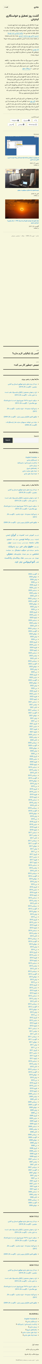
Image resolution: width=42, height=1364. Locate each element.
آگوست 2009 (32, 1105)
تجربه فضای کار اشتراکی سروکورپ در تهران (28, 190)
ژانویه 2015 (33, 928)
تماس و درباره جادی (32, 1349)
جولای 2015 (33, 911)
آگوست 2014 (32, 941)
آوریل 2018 (33, 822)
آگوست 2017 (32, 843)
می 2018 (34, 819)
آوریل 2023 (33, 675)
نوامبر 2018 (33, 803)
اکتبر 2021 (33, 707)
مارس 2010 (33, 1086)
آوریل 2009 (33, 1116)
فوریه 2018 (33, 827)
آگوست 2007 (32, 1170)
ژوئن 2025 (33, 607)
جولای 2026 (33, 577)
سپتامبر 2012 (32, 1004)
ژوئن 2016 (33, 881)
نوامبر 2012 (33, 998)
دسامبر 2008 (32, 1126)
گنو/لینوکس (29, 562)
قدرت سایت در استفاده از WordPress (25, 1360)
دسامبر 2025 (32, 590)
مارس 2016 (33, 890)
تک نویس (36, 49)
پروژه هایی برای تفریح (32, 1354)
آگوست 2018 (32, 811)
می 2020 (34, 754)
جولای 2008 (33, 1140)
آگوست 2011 (32, 1039)
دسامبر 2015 (32, 898)
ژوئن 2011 (33, 1045)
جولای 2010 (33, 1075)
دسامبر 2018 (32, 800)
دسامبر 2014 (32, 930)
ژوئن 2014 (33, 947)
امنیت (21, 535)
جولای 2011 (33, 1042)
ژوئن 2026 (33, 579)
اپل (17, 535)
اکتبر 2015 (33, 903)
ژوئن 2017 (33, 849)
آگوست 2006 (32, 1203)
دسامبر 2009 (32, 1094)
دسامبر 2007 (32, 1159)
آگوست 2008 (32, 1137)
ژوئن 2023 (33, 669)
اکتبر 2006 (33, 1197)
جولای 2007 (33, 1173)
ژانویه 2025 (33, 617)
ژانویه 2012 (33, 1026)
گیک (16, 562)
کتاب (37, 562)
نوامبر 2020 (33, 737)
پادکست (8, 558)
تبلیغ (17, 539)
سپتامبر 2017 (32, 841)
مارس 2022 (33, 694)
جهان (10, 542)
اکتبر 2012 (33, 1001)
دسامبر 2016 (32, 865)
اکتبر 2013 (33, 969)
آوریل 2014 (33, 952)
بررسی (32, 539)
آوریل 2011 (33, 1050)
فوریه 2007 (33, 1186)
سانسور (37, 550)
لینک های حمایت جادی (29, 471)
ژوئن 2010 (33, 1077)
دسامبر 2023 (32, 653)
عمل (28, 554)
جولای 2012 (33, 1009)
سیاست (8, 550)
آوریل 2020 (33, 756)
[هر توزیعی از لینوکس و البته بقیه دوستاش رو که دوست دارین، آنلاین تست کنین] (22, 145)
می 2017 (34, 852)
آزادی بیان (37, 535)
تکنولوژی (9, 539)
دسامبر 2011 (32, 1028)
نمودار (37, 558)
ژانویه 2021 (33, 732)
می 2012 (34, 1015)
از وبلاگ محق (26, 68)
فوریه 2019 (33, 794)
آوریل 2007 (33, 1181)
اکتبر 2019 (33, 773)
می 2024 (34, 639)
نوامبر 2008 (33, 1129)
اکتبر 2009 (33, 1099)
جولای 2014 (33, 944)
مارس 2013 (33, 988)
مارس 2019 (33, 792)
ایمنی (8, 535)
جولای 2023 (33, 666)
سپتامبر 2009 (32, 1102)
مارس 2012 (33, 1020)
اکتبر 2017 (33, 838)
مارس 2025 (33, 615)
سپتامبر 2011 (32, 1037)
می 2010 (34, 1080)
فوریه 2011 (33, 1056)
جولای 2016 (33, 879)
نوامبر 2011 (33, 1031)
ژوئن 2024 (33, 637)
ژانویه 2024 (33, 650)
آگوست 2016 (32, 876)
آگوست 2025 (32, 601)
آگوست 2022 (32, 680)
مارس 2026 (33, 588)
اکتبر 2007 (33, 1164)
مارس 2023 (33, 677)
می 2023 (34, 672)
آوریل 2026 (33, 585)
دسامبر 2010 (32, 1061)
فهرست (6, 7)
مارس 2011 (33, 1053)
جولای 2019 (33, 781)
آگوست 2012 (32, 1007)
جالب (37, 542)
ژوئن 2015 (33, 914)
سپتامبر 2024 (32, 628)
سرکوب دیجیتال (20, 550)
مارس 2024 (33, 645)
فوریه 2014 (33, 958)
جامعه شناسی (25, 543)
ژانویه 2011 (33, 1058)
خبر (21, 546)
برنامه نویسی (24, 539)
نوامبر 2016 (33, 868)
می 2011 (34, 1047)
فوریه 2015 (33, 925)
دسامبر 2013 (32, 963)
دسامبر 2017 (32, 832)
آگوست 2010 (32, 1072)
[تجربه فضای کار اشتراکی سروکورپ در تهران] (22, 178)
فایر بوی (32, 101)
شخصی (18, 236)
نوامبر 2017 (33, 835)
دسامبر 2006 (32, 1192)
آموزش (31, 535)
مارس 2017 (33, 857)
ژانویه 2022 (33, 699)
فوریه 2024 (33, 647)
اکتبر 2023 (33, 658)
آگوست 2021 (32, 713)
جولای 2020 (33, 748)
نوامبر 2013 (33, 966)
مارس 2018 (33, 824)
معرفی (13, 236)
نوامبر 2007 (33, 1162)
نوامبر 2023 (33, 656)
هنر (33, 558)
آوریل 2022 (33, 691)
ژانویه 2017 (33, 862)
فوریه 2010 (33, 1088)
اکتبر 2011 (33, 1034)
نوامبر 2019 (33, 770)
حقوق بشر (29, 546)
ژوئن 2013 (33, 979)
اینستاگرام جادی (32, 460)
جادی (36, 7)
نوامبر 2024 (33, 623)
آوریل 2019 (33, 789)
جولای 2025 (33, 604)
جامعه (31, 542)
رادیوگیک (11, 546)
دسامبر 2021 (32, 702)
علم (30, 554)
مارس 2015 (33, 922)
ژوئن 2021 (33, 718)
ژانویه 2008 (33, 1156)
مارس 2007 (33, 1184)
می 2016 (34, 884)
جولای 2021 (33, 715)
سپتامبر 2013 (32, 971)
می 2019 (34, 786)
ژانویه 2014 (33, 960)
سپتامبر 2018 (32, 808)
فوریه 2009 (33, 1121)
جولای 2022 (33, 683)
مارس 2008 (33, 1151)
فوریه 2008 (33, 1154)
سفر (13, 550)
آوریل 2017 (33, 854)
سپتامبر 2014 (32, 939)
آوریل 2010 (33, 1083)
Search (36, 436)
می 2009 (34, 1113)
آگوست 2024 (32, 631)
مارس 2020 (33, 759)
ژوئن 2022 (33, 686)
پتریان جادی (33, 465)
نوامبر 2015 (33, 901)
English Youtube (31, 457)
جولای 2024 (33, 634)
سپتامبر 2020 (32, 743)
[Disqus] (21, 266)
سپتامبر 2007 (32, 1167)
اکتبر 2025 (33, 596)
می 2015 (34, 917)
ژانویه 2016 (33, 895)
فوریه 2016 (33, 892)
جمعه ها (19, 543)
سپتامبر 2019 (32, 775)
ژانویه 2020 (33, 764)
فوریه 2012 (33, 1023)
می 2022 (34, 688)
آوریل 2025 (33, 612)
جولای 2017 (33, 846)
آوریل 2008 (33, 1148)
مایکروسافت (17, 554)
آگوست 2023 (32, 664)
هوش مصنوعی (28, 558)
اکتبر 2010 (33, 1067)
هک (22, 558)
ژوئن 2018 (33, 816)
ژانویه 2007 (33, 1189)
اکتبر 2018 (33, 805)
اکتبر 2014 (33, 936)
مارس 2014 (33, 955)
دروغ (17, 547)
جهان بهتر (36, 547)
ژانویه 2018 (33, 830)
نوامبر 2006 (33, 1194)
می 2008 (34, 1145)
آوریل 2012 (33, 1018)
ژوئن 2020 (33, 751)
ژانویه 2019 (33, 797)
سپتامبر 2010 (32, 1069)
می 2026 (34, 582)
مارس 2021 (33, 726)
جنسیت (14, 543)
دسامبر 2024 (32, 620)
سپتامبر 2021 (32, 710)
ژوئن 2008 (33, 1143)
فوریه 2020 (33, 762)
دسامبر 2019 (32, 767)
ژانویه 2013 (33, 993)
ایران (13, 535)
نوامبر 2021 (33, 705)
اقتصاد (26, 535)
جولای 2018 (33, 813)
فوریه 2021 (33, 729)
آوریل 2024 (33, 642)
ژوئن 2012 (33, 1012)
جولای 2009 (33, 1107)
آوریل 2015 (33, 920)
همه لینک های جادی (30, 474)
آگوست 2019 (32, 778)
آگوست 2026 (32, 574)
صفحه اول (35, 1344)
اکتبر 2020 (33, 740)
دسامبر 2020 (32, 735)
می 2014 (34, 950)
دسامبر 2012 (32, 996)
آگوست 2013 (32, 974)
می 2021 (34, 721)
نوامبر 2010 (33, 1064)
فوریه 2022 (33, 696)
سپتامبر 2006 (32, 1200)
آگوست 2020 (32, 745)
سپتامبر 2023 (32, 661)
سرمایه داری (30, 550)
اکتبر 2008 (33, 1132)
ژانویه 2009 (33, 1124)
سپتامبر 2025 (32, 598)
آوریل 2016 (33, 887)
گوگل (20, 562)
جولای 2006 (33, 1205)
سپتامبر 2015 (32, 906)
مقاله (22, 236)
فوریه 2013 (33, 990)
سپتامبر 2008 (32, 1135)
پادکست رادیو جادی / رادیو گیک (27, 463)
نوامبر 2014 (33, 933)
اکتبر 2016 (33, 871)
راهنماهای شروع (32, 468)
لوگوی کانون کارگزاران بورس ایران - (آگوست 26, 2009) (20, 417)
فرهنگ (24, 554)
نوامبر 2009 (33, 1096)
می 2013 (34, 982)
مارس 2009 (33, 1118)
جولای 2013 (33, 977)
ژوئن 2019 (33, 783)
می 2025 (34, 609)
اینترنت (37, 539)
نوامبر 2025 (33, 593)
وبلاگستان (16, 558)
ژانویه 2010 (33, 1091)
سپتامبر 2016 (32, 873)
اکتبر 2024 (33, 626)
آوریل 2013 (33, 985)
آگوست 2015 (32, 909)
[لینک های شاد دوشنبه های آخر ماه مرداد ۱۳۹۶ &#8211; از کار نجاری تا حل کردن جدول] (22, 209)
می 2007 (34, 1178)
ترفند (14, 539)
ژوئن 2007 (33, 1175)
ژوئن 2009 (33, 1110)
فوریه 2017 (33, 860)
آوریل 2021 (33, 724)
